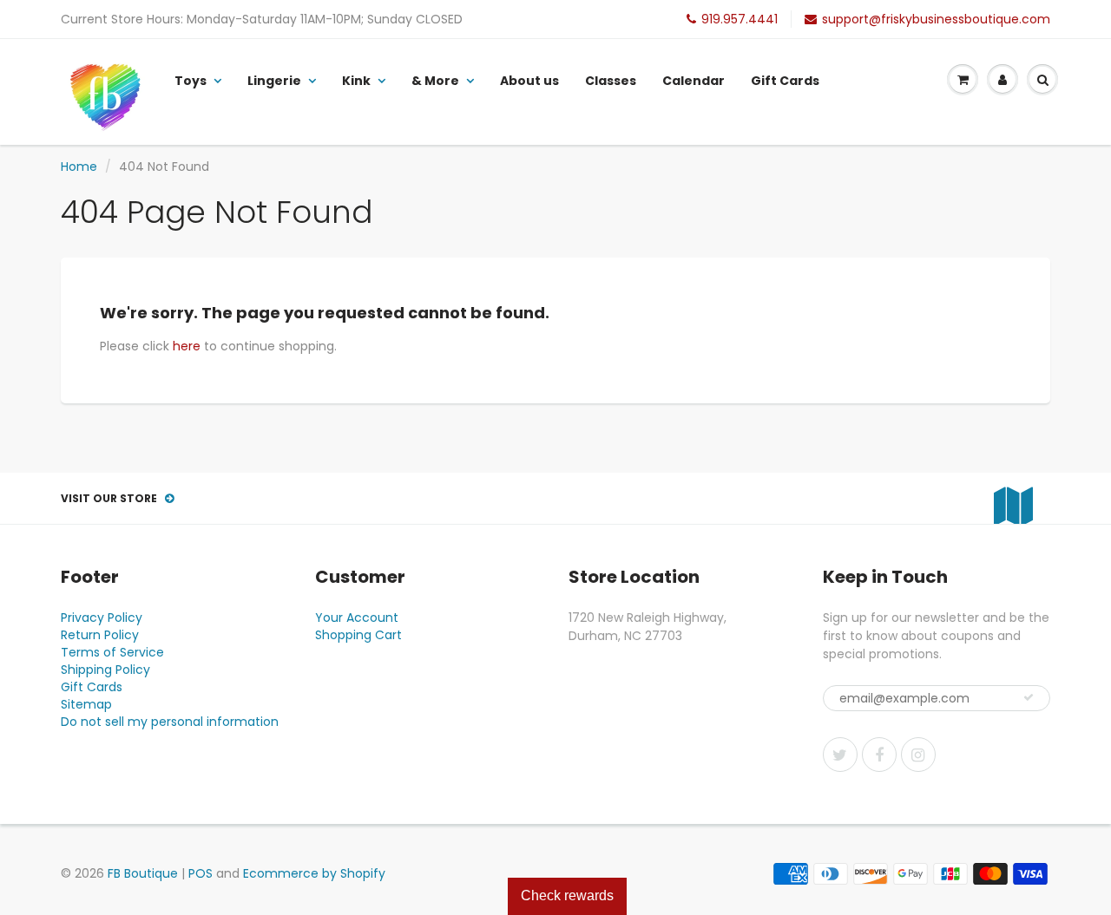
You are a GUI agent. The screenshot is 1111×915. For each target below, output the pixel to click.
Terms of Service (112, 652)
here (187, 346)
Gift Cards (785, 80)
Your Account (356, 617)
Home (79, 166)
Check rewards (567, 895)
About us (529, 80)
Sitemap (86, 704)
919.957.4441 (739, 19)
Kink (356, 80)
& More (435, 80)
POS (200, 873)
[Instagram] (918, 754)
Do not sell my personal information (170, 721)
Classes (610, 80)
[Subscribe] (1028, 697)
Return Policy (100, 635)
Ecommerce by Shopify (314, 873)
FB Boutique (143, 873)
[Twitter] (840, 754)
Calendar (693, 80)
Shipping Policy (105, 669)
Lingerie (274, 80)
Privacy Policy (101, 617)
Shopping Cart (358, 635)
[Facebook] (879, 754)
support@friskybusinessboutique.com (936, 19)
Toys (190, 80)
